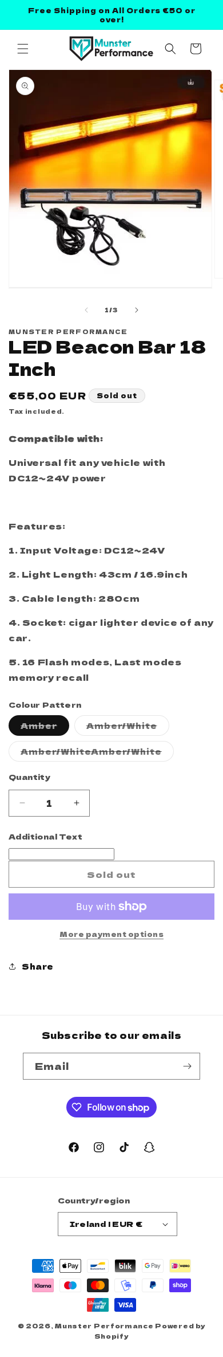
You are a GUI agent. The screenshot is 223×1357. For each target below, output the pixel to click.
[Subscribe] (187, 1066)
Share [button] (38, 966)
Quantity (29, 776)
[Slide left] (86, 310)
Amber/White (127, 727)
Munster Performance (104, 1325)
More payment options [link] (111, 934)
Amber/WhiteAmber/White (97, 753)
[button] (22, 48)
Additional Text (45, 836)
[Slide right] (136, 310)
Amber (45, 727)
